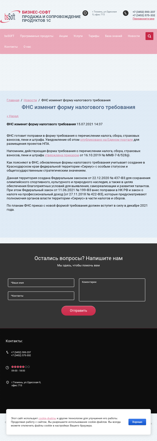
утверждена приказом (62, 155)
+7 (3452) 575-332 (144, 15)
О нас (27, 46)
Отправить (78, 310)
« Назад (12, 116)
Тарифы (93, 36)
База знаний (113, 36)
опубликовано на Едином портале (106, 140)
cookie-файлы (47, 418)
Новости (134, 36)
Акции (63, 36)
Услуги (78, 36)
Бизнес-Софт (36, 12)
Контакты (11, 46)
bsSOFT (9, 36)
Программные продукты (36, 36)
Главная (13, 100)
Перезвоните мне (143, 18)
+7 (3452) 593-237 (144, 11)
